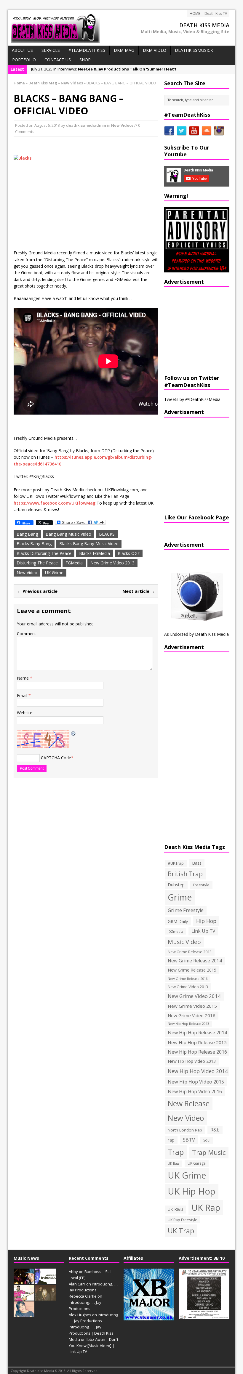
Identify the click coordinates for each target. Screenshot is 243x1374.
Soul (206, 1140)
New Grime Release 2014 (195, 961)
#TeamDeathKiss (86, 50)
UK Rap (205, 1207)
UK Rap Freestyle (182, 1219)
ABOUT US (22, 50)
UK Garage (197, 1163)
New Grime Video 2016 (191, 1015)
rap (171, 1140)
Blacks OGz (129, 553)
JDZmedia (175, 931)
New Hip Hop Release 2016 (197, 1052)
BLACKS (107, 534)
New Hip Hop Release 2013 (188, 1024)
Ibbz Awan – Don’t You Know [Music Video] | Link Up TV (93, 1345)
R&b (215, 1130)
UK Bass (173, 1163)
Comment (26, 633)
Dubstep (176, 884)
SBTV (189, 1140)
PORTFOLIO (24, 59)
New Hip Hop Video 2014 (198, 1071)
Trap (176, 1152)
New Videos (122, 125)
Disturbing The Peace (37, 563)
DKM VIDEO (154, 50)
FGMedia (74, 563)
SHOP (85, 59)
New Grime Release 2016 (187, 978)
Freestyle (201, 884)
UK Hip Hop (191, 1191)
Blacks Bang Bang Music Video (89, 543)
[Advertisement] (201, 330)
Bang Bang (27, 534)
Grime (180, 897)
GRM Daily (178, 921)
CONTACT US (57, 59)
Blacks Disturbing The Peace (44, 553)
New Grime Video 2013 (112, 563)
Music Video (184, 942)
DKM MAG (124, 50)
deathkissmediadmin (86, 125)
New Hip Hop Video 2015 (196, 1081)
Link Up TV (203, 931)
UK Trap (181, 1230)
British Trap (185, 873)
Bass (197, 863)
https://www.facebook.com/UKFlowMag (54, 503)
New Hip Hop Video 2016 (195, 1091)
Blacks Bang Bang (34, 543)
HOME (195, 13)
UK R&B (175, 1209)
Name (23, 678)
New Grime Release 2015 (192, 970)
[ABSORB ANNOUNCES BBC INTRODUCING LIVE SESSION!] (45, 1281)
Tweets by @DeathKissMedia (192, 399)
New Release (189, 1103)
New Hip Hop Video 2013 (192, 1061)
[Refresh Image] (73, 733)
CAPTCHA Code (56, 757)
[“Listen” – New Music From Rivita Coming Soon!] (24, 1314)
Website (24, 712)
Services (50, 50)
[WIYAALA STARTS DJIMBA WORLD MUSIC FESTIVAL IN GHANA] (24, 1297)
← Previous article (37, 591)
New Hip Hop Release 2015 (197, 1042)
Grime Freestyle (186, 910)
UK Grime (54, 572)
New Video (27, 572)
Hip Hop (206, 920)
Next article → (138, 591)
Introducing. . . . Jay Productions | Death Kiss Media (91, 1333)
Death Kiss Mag (42, 83)
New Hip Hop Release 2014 (197, 1032)
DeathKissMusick (194, 50)
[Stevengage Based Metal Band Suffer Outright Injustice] (45, 1297)
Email (22, 695)
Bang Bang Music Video (68, 534)
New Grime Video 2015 (192, 1006)
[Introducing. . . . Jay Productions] (24, 1281)
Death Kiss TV (215, 13)
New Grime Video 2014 (194, 996)
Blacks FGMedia (94, 553)
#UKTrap (176, 863)
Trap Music (209, 1152)
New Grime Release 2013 (190, 951)
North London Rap (185, 1130)
